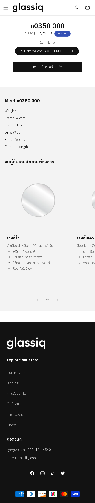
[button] (6, 8)
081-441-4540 (39, 450)
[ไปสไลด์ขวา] (58, 300)
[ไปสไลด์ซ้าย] (37, 300)
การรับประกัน (16, 393)
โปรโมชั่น (13, 404)
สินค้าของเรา (16, 372)
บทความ (12, 425)
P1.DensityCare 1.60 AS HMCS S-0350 (47, 51)
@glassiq (31, 458)
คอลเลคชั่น (14, 383)
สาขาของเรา (16, 414)
